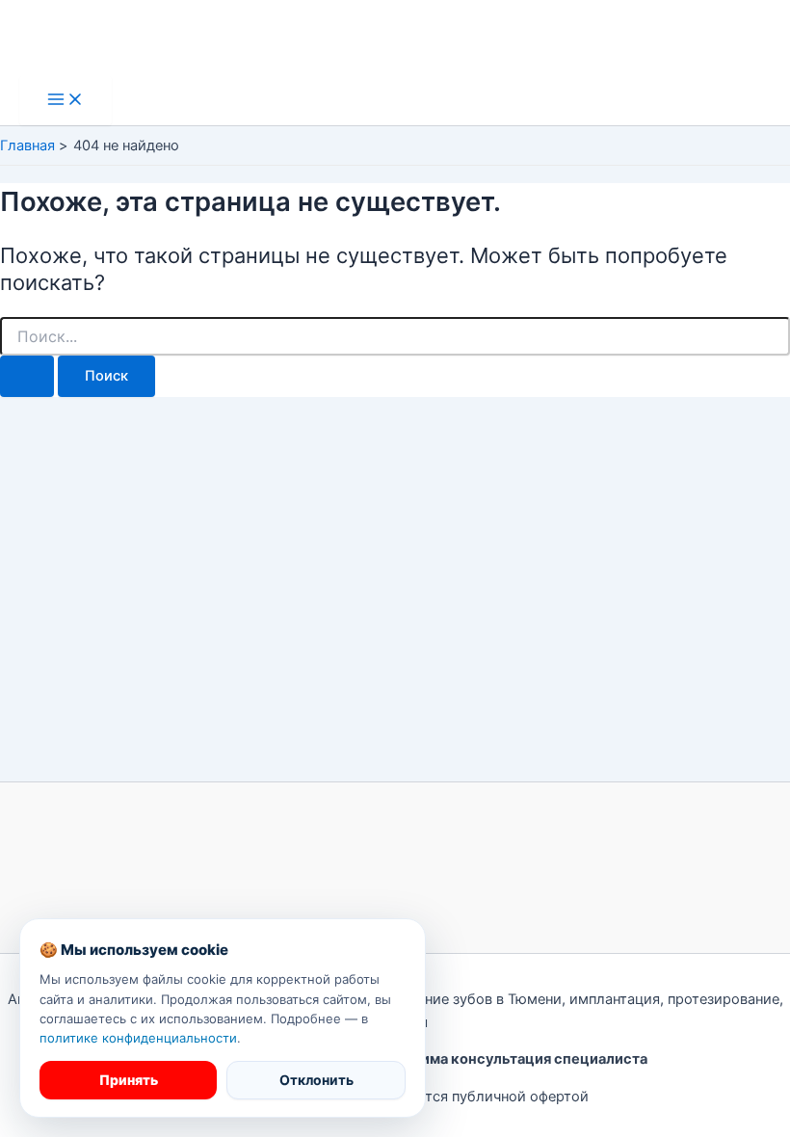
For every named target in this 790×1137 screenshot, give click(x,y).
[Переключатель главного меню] (65, 100)
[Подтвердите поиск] (27, 376)
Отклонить (316, 1079)
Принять (128, 1079)
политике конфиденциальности (138, 1037)
